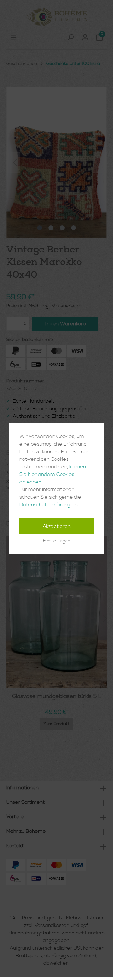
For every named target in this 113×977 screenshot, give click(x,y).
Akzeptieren (57, 526)
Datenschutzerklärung (44, 504)
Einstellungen (56, 541)
